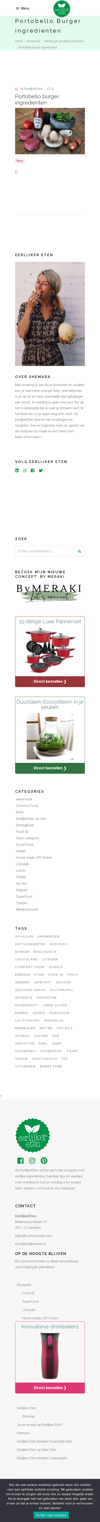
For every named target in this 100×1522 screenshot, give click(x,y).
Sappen (21, 890)
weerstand (51, 1066)
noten (46, 1028)
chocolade (26, 959)
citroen (50, 959)
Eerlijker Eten (26, 1408)
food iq (55, 974)
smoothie (25, 1043)
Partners (23, 1433)
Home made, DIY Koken (34, 857)
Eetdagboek (25, 825)
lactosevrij (27, 1020)
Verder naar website (51, 1515)
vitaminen (25, 1066)
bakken (22, 951)
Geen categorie (27, 838)
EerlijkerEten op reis (31, 819)
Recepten (24, 1285)
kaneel (22, 1013)
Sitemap (28, 1416)
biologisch (45, 951)
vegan (21, 1058)
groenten (47, 997)
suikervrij (25, 1051)
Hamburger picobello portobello (64, 41)
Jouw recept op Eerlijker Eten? (40, 1425)
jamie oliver (55, 1005)
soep (57, 1043)
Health (21, 851)
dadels (56, 967)
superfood (51, 1051)
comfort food (30, 967)
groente (24, 997)
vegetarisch (44, 1058)
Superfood (24, 896)
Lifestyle (22, 864)
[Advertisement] (50, 504)
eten (39, 974)
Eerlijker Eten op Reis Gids (36, 1450)
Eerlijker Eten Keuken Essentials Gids (45, 1441)
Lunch (20, 870)
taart (73, 1051)
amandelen (49, 936)
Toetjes (21, 903)
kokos (39, 1013)
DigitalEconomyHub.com (33, 1236)
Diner (20, 812)
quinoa (22, 1036)
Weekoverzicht (27, 909)
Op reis (21, 883)
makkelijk (54, 1020)
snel (43, 1043)
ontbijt (65, 1028)
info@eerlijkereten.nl (30, 1244)
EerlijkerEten (33, 89)
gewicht (43, 982)
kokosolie (59, 1013)
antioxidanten (30, 944)
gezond (63, 982)
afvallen (24, 936)
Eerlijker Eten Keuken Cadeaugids (42, 1458)
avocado (59, 944)
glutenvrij (61, 990)
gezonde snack (30, 990)
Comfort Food (27, 806)
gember (22, 982)
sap (56, 1036)
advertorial (33, 41)
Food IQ (22, 832)
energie (22, 974)
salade (41, 1036)
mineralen (25, 1028)
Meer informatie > (28, 437)
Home (19, 41)
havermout (26, 1005)
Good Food (24, 845)
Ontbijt (21, 877)
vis (65, 1058)
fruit (73, 974)
